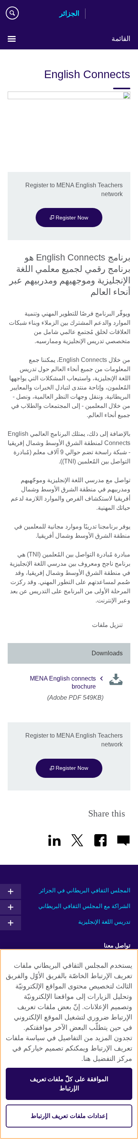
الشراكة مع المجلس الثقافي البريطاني (84, 906)
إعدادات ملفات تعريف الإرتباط (69, 1116)
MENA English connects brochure (63, 682)
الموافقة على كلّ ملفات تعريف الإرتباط (69, 1084)
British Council (110, 14)
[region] (69, 1044)
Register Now (71, 217)
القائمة (121, 39)
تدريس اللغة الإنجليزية (104, 921)
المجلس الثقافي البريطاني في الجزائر (84, 890)
